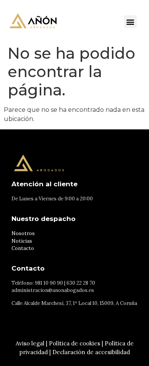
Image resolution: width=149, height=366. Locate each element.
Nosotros (23, 233)
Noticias (21, 241)
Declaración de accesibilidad (91, 352)
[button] (130, 21)
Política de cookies (74, 343)
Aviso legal (30, 343)
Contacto (22, 248)
